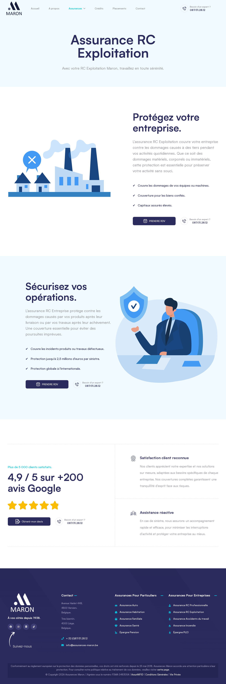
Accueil (35, 8)
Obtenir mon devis (32, 521)
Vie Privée (175, 674)
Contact (140, 8)
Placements (119, 8)
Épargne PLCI (180, 632)
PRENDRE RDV (157, 221)
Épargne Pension (129, 632)
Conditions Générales (156, 674)
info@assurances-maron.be (82, 645)
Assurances (75, 8)
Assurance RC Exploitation (188, 611)
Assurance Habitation (132, 611)
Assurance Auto (129, 605)
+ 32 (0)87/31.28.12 (76, 638)
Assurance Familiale (131, 618)
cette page (163, 669)
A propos (54, 8)
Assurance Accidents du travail (191, 618)
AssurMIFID (137, 674)
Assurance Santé (129, 625)
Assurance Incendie (184, 625)
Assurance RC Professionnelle (190, 605)
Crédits (99, 8)
